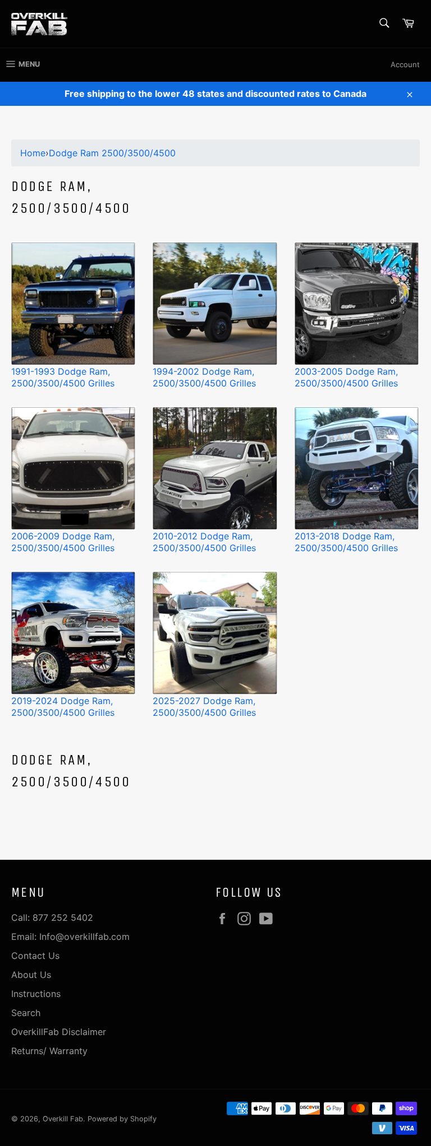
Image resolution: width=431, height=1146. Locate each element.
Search (25, 1012)
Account (405, 64)
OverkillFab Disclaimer (58, 1031)
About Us (31, 974)
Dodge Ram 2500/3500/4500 (112, 153)
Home (32, 153)
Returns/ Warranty (49, 1050)
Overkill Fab (63, 1119)
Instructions (36, 993)
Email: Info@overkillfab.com (70, 936)
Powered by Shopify (122, 1119)
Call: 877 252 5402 (52, 917)
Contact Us (35, 955)
